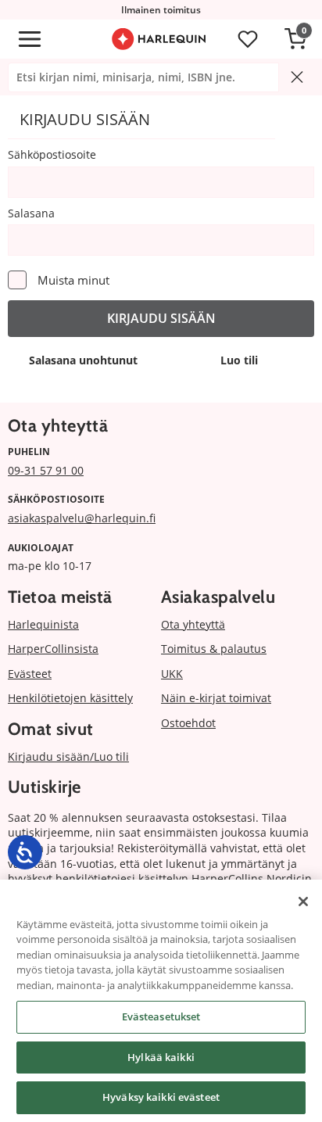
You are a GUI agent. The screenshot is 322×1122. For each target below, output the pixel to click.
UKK (172, 673)
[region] (161, 1001)
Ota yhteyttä (193, 624)
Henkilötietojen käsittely (70, 697)
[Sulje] (303, 901)
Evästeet (30, 673)
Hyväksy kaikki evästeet (161, 1097)
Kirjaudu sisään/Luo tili (68, 756)
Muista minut (73, 280)
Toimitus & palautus (214, 648)
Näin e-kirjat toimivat (216, 697)
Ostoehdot (188, 722)
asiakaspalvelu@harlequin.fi (82, 518)
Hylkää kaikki (161, 1057)
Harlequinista (43, 624)
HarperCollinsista (53, 648)
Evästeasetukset (161, 1016)
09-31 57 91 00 (46, 470)
